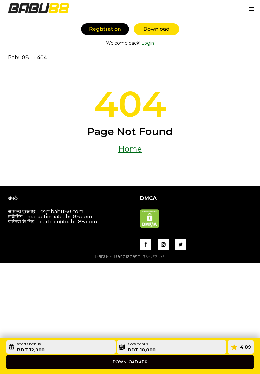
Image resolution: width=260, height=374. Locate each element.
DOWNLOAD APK (130, 361)
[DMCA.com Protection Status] (149, 226)
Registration (105, 29)
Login (147, 43)
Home (130, 149)
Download (156, 29)
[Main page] (38, 8)
